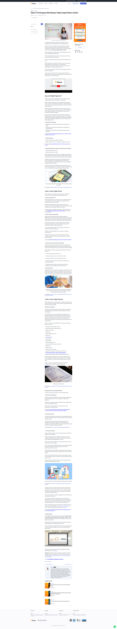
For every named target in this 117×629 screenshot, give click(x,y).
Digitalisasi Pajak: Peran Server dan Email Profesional (60, 601)
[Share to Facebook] (82, 52)
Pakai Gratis (83, 3)
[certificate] (82, 0)
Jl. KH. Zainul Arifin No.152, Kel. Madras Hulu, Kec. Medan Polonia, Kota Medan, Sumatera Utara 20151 (79, 615)
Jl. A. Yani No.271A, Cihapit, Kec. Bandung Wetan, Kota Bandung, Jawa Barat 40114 (65, 615)
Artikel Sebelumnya (49, 564)
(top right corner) (88, 3)
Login (69, 3)
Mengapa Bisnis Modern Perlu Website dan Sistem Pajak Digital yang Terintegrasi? (61, 593)
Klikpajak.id (55, 550)
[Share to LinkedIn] (80, 52)
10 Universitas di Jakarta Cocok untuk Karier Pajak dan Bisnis (60, 585)
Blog (33, 8)
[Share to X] (76, 52)
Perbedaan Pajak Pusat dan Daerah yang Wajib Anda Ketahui (61, 187)
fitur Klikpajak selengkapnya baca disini (55, 559)
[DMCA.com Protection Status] (84, 620)
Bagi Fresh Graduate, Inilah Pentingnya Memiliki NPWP (59, 427)
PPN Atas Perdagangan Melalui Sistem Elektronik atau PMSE (60, 239)
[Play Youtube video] (58, 86)
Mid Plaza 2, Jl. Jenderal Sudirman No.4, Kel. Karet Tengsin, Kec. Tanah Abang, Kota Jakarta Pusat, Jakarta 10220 (37, 615)
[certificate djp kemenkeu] (78, 0)
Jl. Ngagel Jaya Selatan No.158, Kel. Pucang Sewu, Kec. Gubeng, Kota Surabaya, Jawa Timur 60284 (51, 615)
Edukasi (32, 10)
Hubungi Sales (75, 3)
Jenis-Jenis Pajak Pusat (34, 31)
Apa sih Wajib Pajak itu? (34, 29)
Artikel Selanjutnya (68, 564)
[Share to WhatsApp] (78, 52)
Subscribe (80, 47)
